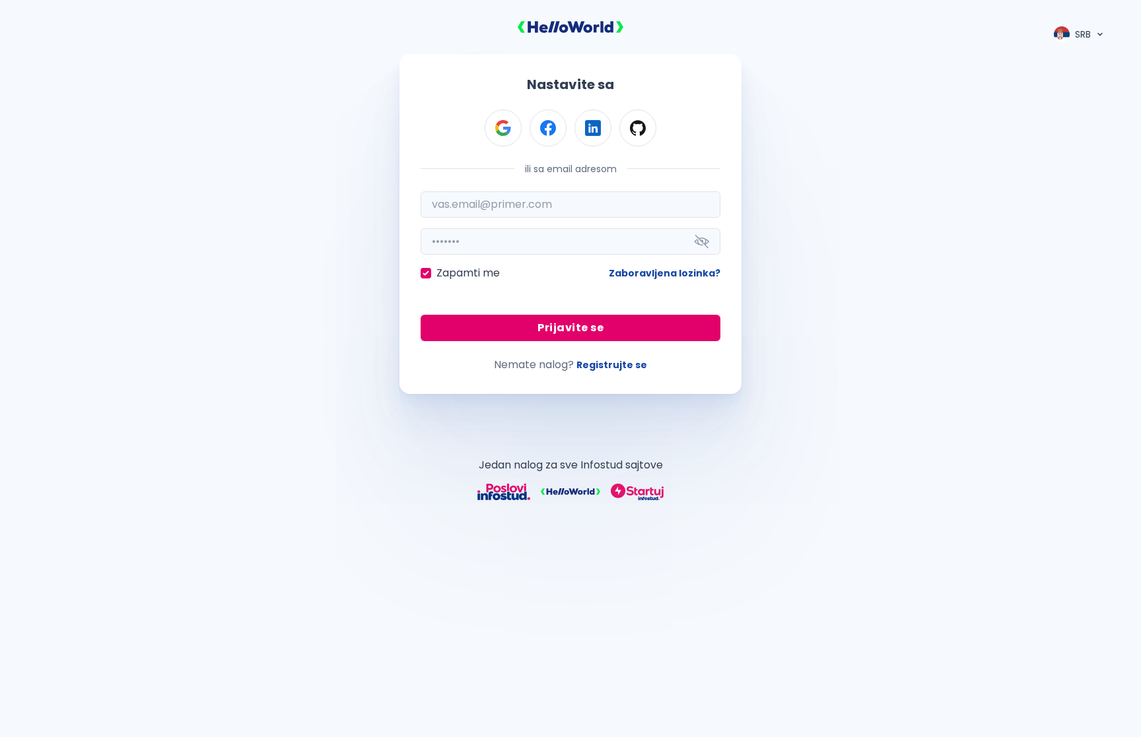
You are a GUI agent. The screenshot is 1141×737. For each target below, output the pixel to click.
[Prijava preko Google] (503, 128)
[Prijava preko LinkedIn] (592, 128)
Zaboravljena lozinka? (664, 273)
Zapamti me (468, 272)
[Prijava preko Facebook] (548, 128)
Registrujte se (611, 364)
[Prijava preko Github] (637, 128)
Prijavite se (570, 327)
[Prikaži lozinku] (701, 241)
